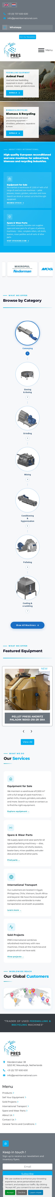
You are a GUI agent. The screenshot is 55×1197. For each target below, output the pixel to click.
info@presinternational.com (22, 18)
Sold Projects (9, 1101)
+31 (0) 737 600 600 (17, 13)
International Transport (14, 1106)
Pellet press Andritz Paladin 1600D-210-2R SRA (27, 718)
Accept (10, 1192)
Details (13, 93)
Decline (21, 1192)
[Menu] (41, 50)
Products (7, 1093)
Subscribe (27, 1173)
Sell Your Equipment (13, 1097)
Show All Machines (26, 625)
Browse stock (14, 203)
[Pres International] (12, 1048)
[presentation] (23, 730)
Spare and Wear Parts (14, 1110)
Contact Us (8, 1119)
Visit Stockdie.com (17, 241)
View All (27, 741)
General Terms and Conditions (18, 1124)
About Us (7, 1115)
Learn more (35, 1192)
